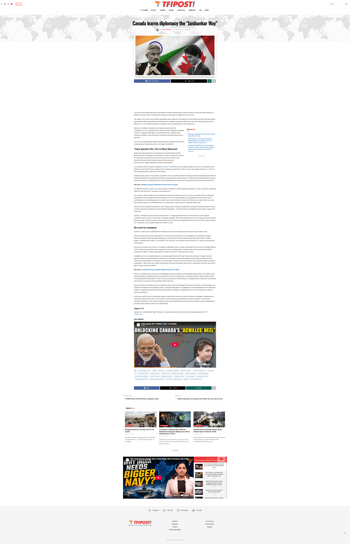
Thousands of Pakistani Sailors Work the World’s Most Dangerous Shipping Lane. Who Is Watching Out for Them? (174, 432)
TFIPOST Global (18, 5)
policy (140, 124)
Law (200, 10)
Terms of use (210, 521)
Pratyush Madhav (166, 29)
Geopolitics (181, 10)
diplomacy (162, 371)
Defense (171, 10)
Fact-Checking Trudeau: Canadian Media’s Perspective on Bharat (159, 270)
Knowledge (192, 10)
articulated (164, 167)
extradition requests (199, 371)
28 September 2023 (178, 29)
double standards (186, 371)
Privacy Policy (209, 524)
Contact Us (175, 524)
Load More (201, 156)
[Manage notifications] (344, 532)
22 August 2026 (164, 436)
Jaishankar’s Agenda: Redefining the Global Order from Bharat (159, 184)
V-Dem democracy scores (173, 379)
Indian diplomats (203, 373)
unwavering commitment (157, 379)
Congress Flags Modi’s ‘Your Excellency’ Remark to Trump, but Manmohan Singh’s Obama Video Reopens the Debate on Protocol (201, 148)
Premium (145, 10)
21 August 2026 (198, 434)
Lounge (206, 10)
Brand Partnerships (175, 530)
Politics (153, 10)
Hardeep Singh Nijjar (177, 373)
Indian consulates (190, 373)
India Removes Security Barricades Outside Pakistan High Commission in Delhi (208, 431)
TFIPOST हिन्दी (18, 3)
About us (175, 521)
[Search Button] (347, 4)
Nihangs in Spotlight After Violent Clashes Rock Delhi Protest (201, 135)
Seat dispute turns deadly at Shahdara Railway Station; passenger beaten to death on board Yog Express (200, 141)
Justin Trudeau (154, 376)
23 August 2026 (130, 434)
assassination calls (144, 371)
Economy (162, 10)
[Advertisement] (175, 98)
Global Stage (165, 373)
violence (185, 379)
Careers (175, 527)
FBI (136, 373)
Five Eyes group (143, 373)
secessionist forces (202, 376)
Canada (154, 371)
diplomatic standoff (172, 371)
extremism (210, 371)
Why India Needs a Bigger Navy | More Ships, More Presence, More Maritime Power (220, 460)
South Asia (129, 425)
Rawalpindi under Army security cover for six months (139, 431)
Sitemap (209, 527)
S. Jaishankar (190, 376)
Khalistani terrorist (166, 376)
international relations (141, 376)
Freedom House (155, 373)
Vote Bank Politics (196, 379)
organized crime (179, 376)
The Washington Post (141, 379)
